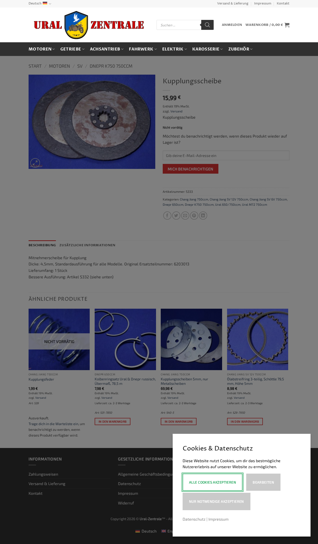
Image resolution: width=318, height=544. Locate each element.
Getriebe (70, 49)
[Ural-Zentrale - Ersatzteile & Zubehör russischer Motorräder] (89, 25)
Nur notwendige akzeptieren (216, 501)
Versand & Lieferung (232, 3)
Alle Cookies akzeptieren (212, 482)
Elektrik (173, 49)
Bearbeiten (263, 482)
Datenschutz (194, 519)
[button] (232, 25)
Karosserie (205, 49)
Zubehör (238, 49)
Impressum (262, 3)
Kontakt (283, 3)
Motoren (40, 49)
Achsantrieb (105, 49)
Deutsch (35, 3)
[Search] (207, 25)
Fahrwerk (141, 49)
